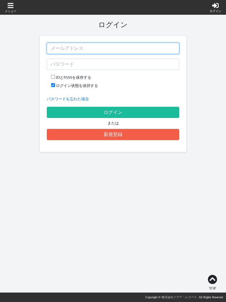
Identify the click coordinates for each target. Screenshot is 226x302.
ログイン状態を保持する (76, 86)
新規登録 (113, 134)
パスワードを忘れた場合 (68, 99)
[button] (10, 8)
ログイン (113, 112)
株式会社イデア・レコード (179, 297)
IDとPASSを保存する (73, 78)
